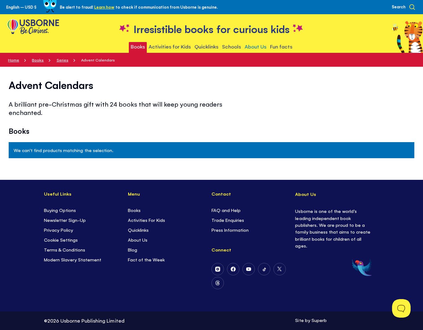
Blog (132, 249)
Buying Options (60, 210)
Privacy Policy (58, 230)
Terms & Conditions (64, 249)
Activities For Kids (146, 220)
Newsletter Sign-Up (65, 220)
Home (13, 59)
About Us (137, 240)
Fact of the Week (146, 259)
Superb (319, 320)
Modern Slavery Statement (72, 259)
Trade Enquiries (228, 220)
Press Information (230, 230)
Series (62, 59)
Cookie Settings (61, 240)
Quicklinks (138, 230)
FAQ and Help (226, 210)
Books (38, 59)
